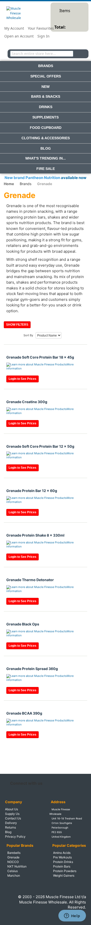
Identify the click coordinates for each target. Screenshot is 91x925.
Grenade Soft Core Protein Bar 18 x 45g (40, 357)
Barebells (13, 853)
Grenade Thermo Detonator (30, 580)
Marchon (13, 875)
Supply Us (12, 814)
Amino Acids (62, 853)
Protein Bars (61, 866)
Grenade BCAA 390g (24, 713)
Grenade (13, 857)
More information (40, 366)
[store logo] (13, 13)
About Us (11, 809)
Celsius (12, 871)
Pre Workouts (62, 857)
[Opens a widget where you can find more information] (72, 916)
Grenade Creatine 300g (26, 402)
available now (73, 177)
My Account (14, 28)
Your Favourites (41, 28)
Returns (10, 827)
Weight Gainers (63, 875)
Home (9, 184)
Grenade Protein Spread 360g (32, 668)
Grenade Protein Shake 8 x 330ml (35, 535)
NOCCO (13, 862)
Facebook (48, 783)
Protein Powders (64, 871)
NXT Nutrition (17, 866)
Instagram (59, 783)
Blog (8, 832)
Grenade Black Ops (22, 624)
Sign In (43, 36)
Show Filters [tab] (17, 324)
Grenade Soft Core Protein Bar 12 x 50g (40, 446)
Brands (25, 184)
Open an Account (19, 36)
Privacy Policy (15, 836)
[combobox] (41, 54)
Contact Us (13, 818)
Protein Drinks (63, 862)
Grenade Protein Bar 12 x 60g (31, 490)
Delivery (11, 823)
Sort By (28, 335)
